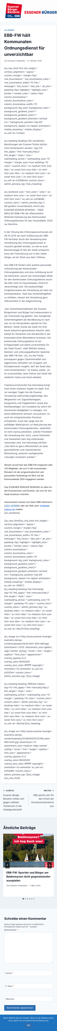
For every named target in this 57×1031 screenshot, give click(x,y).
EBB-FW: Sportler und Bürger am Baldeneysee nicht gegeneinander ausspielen (28, 876)
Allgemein (9, 30)
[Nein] (53, 1022)
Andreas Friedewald (16, 61)
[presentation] (28, 850)
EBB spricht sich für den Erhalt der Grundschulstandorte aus (42, 798)
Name (9, 973)
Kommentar (11, 930)
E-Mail (9, 986)
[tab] (23, 898)
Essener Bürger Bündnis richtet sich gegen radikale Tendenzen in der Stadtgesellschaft (13, 800)
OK (28, 1025)
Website (9, 999)
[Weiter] (49, 865)
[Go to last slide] (7, 865)
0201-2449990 (12, 505)
